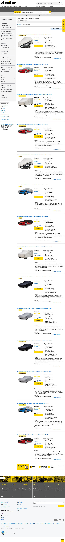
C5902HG (39, 255)
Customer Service (41, 6)
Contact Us (3, 106)
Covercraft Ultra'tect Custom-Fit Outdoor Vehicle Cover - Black (32, 216)
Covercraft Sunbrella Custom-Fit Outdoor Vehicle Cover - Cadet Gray (33, 34)
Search (18, 510)
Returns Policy (4, 504)
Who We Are (20, 502)
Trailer (23, 9)
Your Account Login (5, 119)
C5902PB (39, 285)
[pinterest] (57, 520)
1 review (36, 40)
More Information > (58, 58)
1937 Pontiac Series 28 (28, 12)
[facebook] (55, 520)
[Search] (38, 4)
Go (50, 12)
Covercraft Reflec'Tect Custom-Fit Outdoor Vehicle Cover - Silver (33, 185)
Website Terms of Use (6, 526)
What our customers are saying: (7, 124)
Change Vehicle (41, 12)
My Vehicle (17, 12)
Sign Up (2, 519)
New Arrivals (54, 9)
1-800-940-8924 (23, 6)
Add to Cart (38, 45)
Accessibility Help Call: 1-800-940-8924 (9, 523)
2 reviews (36, 100)
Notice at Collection (48, 523)
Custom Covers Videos (5, 116)
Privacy (34, 506)
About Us (3, 110)
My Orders (50, 6)
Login (2, 517)
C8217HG (39, 103)
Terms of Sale (56, 523)
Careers (19, 504)
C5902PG (39, 317)
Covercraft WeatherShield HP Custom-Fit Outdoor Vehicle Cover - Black (34, 277)
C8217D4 (39, 42)
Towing (9, 9)
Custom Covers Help (5, 115)
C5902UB (39, 225)
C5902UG (39, 73)
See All (61, 466)
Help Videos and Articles (22, 508)
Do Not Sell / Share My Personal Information (34, 523)
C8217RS (38, 412)
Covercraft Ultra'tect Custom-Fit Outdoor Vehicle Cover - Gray (32, 64)
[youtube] (63, 520)
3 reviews (36, 191)
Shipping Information (5, 506)
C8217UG (39, 133)
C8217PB (39, 349)
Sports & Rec (16, 9)
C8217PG (39, 380)
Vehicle (28, 9)
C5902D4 (39, 163)
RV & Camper (35, 9)
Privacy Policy (3, 112)
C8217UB (39, 443)
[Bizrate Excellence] (2, 533)
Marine (42, 9)
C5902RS (38, 194)
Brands (47, 9)
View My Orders (4, 502)
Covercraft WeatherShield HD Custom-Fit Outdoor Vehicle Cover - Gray (34, 94)
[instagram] (60, 520)
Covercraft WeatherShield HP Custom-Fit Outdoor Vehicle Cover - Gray (34, 308)
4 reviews (36, 70)
